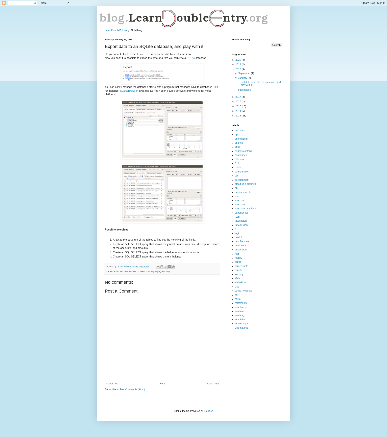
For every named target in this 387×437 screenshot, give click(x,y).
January (243, 78)
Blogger (208, 411)
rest (237, 253)
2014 (238, 111)
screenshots (144, 271)
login (237, 233)
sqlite (157, 271)
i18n (237, 216)
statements (241, 303)
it (235, 229)
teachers (239, 311)
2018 (238, 69)
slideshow (240, 282)
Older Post (213, 383)
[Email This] (158, 267)
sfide (237, 278)
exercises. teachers (245, 208)
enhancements (243, 192)
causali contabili (244, 151)
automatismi (241, 138)
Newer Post (112, 383)
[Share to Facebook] (169, 267)
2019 (238, 64)
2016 (238, 101)
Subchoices (244, 89)
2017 (238, 96)
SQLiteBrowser (128, 90)
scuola (238, 270)
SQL (146, 54)
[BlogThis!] (162, 267)
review (238, 257)
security (239, 274)
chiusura (239, 159)
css (236, 175)
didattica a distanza (245, 184)
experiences (241, 212)
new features (130, 271)
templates (240, 319)
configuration (242, 171)
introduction (241, 225)
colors (238, 167)
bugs (237, 146)
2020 (238, 59)
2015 (238, 106)
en (236, 188)
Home (163, 383)
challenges (241, 155)
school (238, 262)
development (242, 180)
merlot (238, 237)
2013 (238, 115)
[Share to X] (166, 267)
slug (237, 286)
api (236, 134)
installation (241, 220)
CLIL (237, 163)
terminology (241, 323)
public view (241, 249)
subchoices (241, 307)
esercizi (239, 196)
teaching (165, 271)
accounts (240, 130)
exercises (240, 204)
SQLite (191, 57)
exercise (118, 271)
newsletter (240, 245)
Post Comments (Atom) (132, 389)
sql (152, 271)
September (244, 73)
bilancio (239, 142)
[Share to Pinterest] (173, 267)
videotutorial (241, 327)
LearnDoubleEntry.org (117, 30)
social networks (243, 290)
